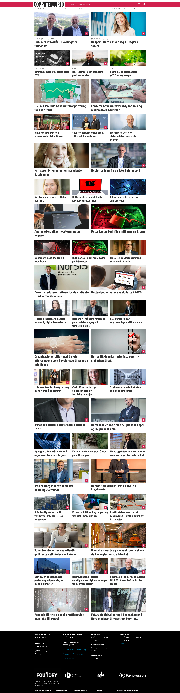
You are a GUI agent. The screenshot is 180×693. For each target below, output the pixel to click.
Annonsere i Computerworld (74, 654)
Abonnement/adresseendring (74, 649)
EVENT (80, 8)
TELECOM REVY (42, 8)
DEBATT (99, 8)
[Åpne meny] (138, 4)
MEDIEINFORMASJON (118, 8)
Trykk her (123, 643)
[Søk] (144, 4)
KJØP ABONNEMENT (85, 4)
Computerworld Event (72, 658)
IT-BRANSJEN (62, 8)
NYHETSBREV (71, 4)
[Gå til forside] (49, 4)
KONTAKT (137, 8)
